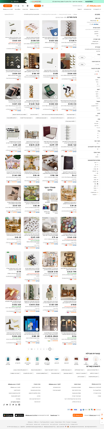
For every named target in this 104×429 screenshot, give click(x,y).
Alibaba (75, 14)
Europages (74, 422)
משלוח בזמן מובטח (76, 393)
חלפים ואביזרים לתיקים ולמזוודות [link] (31, 14)
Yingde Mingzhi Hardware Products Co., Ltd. (68, 109)
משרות (99, 396)
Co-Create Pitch (97, 390)
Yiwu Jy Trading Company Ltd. (32, 341)
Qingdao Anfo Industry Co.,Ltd (69, 278)
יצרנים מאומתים (57, 387)
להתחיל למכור (17, 390)
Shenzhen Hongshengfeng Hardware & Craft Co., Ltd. (13, 311)
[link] (102, 415)
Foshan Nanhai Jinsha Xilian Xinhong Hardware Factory (13, 78)
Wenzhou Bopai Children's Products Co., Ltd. (31, 150)
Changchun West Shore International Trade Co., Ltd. (68, 210)
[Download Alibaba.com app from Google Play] (8, 415)
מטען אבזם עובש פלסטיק (41, 117)
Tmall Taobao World (44, 422)
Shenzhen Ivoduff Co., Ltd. (33, 47)
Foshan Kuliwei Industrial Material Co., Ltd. (31, 246)
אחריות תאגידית (97, 393)
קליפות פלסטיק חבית (11, 117)
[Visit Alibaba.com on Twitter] (13, 405)
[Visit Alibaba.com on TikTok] (4, 405)
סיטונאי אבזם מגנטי (67, 373)
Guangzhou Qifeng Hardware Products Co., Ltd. (50, 76)
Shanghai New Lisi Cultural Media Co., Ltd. (31, 76)
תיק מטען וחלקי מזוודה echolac (20, 369)
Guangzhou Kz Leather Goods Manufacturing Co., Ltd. (31, 279)
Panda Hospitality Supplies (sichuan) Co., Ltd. (68, 180)
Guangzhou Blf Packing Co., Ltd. (13, 210)
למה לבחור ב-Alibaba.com (95, 387)
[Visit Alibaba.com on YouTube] (7, 405)
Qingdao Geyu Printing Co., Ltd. (13, 180)
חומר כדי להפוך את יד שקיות (51, 369)
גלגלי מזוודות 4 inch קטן (92, 369)
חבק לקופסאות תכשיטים (41, 373)
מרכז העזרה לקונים (36, 387)
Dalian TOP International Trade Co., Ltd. (13, 242)
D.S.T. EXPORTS (54, 339)
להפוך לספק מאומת (15, 396)
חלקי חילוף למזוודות (27, 373)
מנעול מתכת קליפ (70, 114)
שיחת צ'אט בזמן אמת (35, 390)
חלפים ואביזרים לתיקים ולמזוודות (48, 14)
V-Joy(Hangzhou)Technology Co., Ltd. (50, 275)
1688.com (36, 422)
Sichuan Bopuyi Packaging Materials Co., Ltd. (50, 309)
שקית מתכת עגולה (55, 373)
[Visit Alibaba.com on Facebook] (19, 405)
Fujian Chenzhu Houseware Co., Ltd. (31, 107)
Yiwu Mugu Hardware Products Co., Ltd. (68, 78)
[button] (42, 6)
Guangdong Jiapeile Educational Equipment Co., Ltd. (31, 180)
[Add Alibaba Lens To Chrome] (78, 415)
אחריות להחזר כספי (76, 390)
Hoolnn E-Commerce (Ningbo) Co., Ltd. (50, 242)
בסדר (82, 57)
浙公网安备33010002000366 (77, 426)
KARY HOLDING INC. (71, 311)
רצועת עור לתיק (81, 376)
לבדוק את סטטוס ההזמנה (14, 393)
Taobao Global (58, 422)
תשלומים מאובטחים (76, 387)
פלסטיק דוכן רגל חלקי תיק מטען (19, 114)
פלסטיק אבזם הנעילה (69, 121)
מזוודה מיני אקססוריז (14, 373)
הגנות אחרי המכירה (76, 396)
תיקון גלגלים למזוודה (93, 376)
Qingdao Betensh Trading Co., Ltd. (68, 150)
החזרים (38, 396)
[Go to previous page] (53, 349)
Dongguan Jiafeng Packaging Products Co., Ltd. (13, 109)
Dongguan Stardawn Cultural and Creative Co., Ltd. (50, 150)
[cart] (22, 6)
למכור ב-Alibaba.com (15, 387)
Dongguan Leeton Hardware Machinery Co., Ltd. (13, 48)
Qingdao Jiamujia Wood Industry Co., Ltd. (68, 45)
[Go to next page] (28, 349)
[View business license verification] (65, 426)
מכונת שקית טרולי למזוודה (25, 117)
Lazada (52, 422)
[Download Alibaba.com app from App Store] (19, 415)
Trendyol (68, 422)
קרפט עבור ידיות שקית (81, 373)
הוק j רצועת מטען (70, 117)
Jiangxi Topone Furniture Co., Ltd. (50, 180)
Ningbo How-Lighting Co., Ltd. (69, 342)
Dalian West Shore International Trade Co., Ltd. (31, 210)
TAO (64, 422)
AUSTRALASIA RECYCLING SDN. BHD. (13, 276)
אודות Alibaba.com (96, 384)
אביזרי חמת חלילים (79, 369)
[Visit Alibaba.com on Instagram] (10, 405)
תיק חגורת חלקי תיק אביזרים (57, 117)
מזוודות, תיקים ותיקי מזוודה (65, 14)
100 (31, 349)
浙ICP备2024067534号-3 (91, 426)
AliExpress (30, 422)
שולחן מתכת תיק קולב (36, 369)
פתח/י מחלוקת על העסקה (34, 393)
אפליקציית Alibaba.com (31, 415)
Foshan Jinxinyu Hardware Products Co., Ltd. (50, 47)
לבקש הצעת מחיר (57, 390)
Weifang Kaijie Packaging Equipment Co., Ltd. (13, 150)
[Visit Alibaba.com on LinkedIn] (16, 405)
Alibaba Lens (92, 415)
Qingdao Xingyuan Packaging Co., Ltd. (50, 109)
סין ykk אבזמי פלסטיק (65, 369)
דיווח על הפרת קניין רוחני (34, 399)
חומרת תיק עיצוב (33, 114)
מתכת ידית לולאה (94, 373)
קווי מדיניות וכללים (76, 401)
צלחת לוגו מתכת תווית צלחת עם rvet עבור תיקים (52, 114)
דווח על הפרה (37, 401)
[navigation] (89, 182)
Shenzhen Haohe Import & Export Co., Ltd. (68, 243)
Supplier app (53, 415)
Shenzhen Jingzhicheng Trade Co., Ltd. (31, 309)
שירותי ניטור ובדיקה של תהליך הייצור (72, 399)
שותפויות (18, 399)
